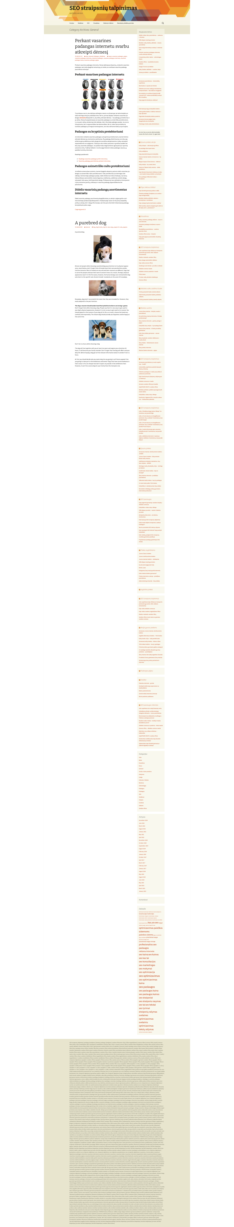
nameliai (120, 1133)
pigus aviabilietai (142, 937)
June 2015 (141, 880)
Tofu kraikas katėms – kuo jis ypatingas (149, 644)
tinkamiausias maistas (129, 1121)
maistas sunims (88, 1127)
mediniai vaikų (111, 1206)
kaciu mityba (107, 1108)
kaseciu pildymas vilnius (141, 1140)
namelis (105, 1208)
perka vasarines (143, 1156)
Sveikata (141, 803)
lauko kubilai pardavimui (76, 1071)
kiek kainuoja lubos (118, 1092)
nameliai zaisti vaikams (104, 1140)
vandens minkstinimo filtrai (116, 1069)
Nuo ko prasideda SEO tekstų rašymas (149, 527)
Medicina (141, 783)
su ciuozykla (78, 1135)
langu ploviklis (94, 1102)
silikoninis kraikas (117, 1112)
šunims (115, 1114)
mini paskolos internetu (116, 1181)
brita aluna (136, 1131)
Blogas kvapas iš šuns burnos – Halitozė (149, 161)
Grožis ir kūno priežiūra (145, 771)
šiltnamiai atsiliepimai (82, 1121)
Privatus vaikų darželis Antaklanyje (148, 277)
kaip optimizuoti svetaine (107, 1085)
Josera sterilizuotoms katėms (147, 556)
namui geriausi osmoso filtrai (125, 1054)
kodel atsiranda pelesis (149, 1163)
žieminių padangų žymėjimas (103, 1042)
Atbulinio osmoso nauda (145, 268)
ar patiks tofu (148, 1114)
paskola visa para (93, 1165)
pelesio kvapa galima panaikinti (144, 1069)
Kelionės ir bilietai (108, 23)
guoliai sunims (137, 1110)
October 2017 (142, 857)
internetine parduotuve (94, 1117)
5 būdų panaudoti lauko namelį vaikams (149, 292)
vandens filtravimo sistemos (96, 1048)
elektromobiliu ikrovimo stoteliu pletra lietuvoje (103, 1079)
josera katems (109, 1110)
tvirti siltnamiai (148, 1119)
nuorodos (99, 1115)
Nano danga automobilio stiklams (148, 260)
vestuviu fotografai (113, 1142)
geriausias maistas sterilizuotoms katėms (80, 1077)
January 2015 (142, 891)
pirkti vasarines (98, 1158)
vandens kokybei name (118, 1052)
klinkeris (87, 1139)
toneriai (132, 1140)
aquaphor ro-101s (135, 1064)
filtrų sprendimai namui (119, 1050)
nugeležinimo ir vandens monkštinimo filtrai (81, 1058)
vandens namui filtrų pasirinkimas (90, 1052)
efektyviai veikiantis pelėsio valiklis (79, 1083)
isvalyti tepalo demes (126, 1098)
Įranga (140, 777)
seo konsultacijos (147, 961)
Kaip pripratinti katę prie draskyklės (148, 154)
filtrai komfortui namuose (126, 1048)
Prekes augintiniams (148, 550)
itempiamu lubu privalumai (139, 1090)
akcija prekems (105, 1119)
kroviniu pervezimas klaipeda (130, 1135)
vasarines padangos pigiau (91, 60)
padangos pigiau (127, 1102)
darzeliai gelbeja (89, 1090)
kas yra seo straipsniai (141, 1083)
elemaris (78, 1133)
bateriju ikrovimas (140, 1142)
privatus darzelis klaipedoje (98, 1150)
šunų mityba (153, 1127)
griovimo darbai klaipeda (155, 1135)
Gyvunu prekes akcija (148, 142)
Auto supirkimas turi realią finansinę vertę (150, 708)
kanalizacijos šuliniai (143, 923)
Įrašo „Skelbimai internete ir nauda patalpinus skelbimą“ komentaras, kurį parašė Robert (150, 438)
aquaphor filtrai (100, 1060)
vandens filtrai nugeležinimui (119, 1056)
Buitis (140, 760)
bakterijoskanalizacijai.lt (111, 1146)
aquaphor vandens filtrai (88, 1060)
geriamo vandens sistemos (125, 1058)
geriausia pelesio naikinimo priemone (132, 1163)
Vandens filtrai (143, 808)
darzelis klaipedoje (124, 1146)
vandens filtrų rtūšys (106, 1052)
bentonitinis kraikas (128, 1112)
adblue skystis (147, 1089)
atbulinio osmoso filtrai (80, 1046)
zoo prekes (84, 1133)
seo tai (142, 1004)
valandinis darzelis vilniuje (97, 1110)
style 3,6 (161, 1131)
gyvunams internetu (83, 1190)
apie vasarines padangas (82, 1163)
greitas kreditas (79, 1096)
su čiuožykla (85, 1135)
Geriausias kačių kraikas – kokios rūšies (150, 641)
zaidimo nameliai (128, 1213)
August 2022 (142, 829)
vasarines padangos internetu (112, 58)
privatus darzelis (126, 1090)
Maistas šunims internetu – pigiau (148, 350)
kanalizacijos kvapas (75, 1198)
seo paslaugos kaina (148, 990)
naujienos (93, 1115)
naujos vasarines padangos (115, 56)
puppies (125, 227)
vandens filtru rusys (115, 1064)
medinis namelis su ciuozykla (95, 1098)
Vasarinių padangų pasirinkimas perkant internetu (94, 161)
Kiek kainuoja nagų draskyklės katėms (149, 109)
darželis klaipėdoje (79, 1148)
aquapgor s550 (155, 1064)
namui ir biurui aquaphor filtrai (87, 1065)
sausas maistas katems (94, 1112)
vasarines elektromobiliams (77, 1158)
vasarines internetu (92, 1154)
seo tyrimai (144, 1008)
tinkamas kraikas (79, 1131)
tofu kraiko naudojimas (138, 1114)
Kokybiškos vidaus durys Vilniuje (147, 394)
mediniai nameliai (104, 1133)
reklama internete (146, 951)
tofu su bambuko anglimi (110, 1106)
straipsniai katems (84, 1094)
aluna (131, 1131)
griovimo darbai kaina (112, 1144)
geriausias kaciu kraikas (137, 1075)
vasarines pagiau (90, 1160)
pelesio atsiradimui (116, 1163)
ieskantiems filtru (105, 1123)
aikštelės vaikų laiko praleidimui (104, 1075)
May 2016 (141, 874)
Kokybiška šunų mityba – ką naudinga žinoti (150, 325)
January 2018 (142, 854)
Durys (140, 766)
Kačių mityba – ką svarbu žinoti (147, 164)
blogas (71, 1123)
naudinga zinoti (123, 1156)
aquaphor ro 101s (74, 1069)
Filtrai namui (142, 274)
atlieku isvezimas (127, 1150)
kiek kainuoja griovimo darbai (156, 1139)
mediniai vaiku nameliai (91, 1140)
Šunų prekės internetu (145, 347)
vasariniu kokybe (90, 1156)
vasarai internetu (119, 1162)
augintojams (159, 1121)
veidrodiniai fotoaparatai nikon (82, 1167)
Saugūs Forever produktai (146, 66)
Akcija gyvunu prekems (149, 627)
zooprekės (140, 1129)
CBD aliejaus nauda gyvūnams (147, 40)
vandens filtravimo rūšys (119, 1042)
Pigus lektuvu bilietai (148, 187)
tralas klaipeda (143, 1135)
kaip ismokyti (86, 1119)
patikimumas (148, 1142)
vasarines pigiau (80, 1156)
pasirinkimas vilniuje (100, 1090)
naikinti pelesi (144, 1139)
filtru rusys (87, 1131)
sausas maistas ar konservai (111, 1098)
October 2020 (142, 843)
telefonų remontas (100, 1071)
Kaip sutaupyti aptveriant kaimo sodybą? (150, 203)
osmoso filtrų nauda (151, 1042)
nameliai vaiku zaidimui (127, 1208)
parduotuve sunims (74, 1152)
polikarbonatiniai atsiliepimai (83, 1194)
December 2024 (143, 820)
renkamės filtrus (117, 1121)
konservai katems (107, 1112)
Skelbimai (80, 23)
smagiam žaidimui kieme (88, 1075)
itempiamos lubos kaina (91, 1092)
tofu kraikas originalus (140, 1106)
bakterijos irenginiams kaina (125, 1137)
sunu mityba (145, 1115)
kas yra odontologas (112, 1131)
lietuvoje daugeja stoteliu (123, 1079)
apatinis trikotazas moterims (96, 1146)
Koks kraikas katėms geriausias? (148, 573)
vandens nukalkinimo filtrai (101, 1058)
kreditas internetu (119, 1096)
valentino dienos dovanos (81, 1146)
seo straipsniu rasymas (150, 1001)
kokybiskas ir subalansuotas (109, 1117)
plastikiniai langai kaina (144, 939)
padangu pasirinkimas (99, 1104)
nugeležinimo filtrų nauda (103, 1056)
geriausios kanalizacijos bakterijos (133, 1089)
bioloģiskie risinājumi (117, 1089)
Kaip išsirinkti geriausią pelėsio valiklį (149, 190)
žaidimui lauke (146, 1133)
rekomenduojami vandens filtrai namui (136, 1052)
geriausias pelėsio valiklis (98, 1073)
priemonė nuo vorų (89, 1071)
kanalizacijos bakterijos (146, 914)
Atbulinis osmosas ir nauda (146, 381)
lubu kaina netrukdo (152, 1090)
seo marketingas (147, 965)
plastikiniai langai (152, 937)
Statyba (71, 23)
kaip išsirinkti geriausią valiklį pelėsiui (154, 1073)
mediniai (104, 1206)
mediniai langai (142, 925)
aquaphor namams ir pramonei (105, 1062)
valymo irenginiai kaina (84, 1150)
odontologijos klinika (154, 1108)
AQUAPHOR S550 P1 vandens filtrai (148, 387)
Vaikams (141, 805)
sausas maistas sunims (148, 1112)
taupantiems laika (141, 1154)
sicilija (134, 1165)
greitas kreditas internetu (91, 1096)
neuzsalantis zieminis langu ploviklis (147, 1100)
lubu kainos (127, 1092)
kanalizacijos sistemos (153, 916)
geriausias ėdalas (151, 1121)
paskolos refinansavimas (131, 1096)
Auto (87, 56)
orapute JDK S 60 (158, 1142)
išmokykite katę (115, 1108)
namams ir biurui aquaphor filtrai (104, 1065)
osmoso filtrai (141, 1042)
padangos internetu (74, 1100)
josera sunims (118, 1110)
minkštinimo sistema (102, 1044)
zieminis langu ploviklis (81, 1175)
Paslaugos (142, 791)
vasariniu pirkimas (152, 1154)
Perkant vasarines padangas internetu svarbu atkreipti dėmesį (102, 46)
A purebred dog (90, 223)
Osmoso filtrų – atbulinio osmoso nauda (150, 728)
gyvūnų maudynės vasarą (142, 1127)
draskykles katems (144, 1096)
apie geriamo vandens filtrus (101, 1046)
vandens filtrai (113, 1058)
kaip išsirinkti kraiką (141, 1202)
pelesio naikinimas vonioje (97, 1139)
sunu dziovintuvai (157, 1110)
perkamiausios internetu (110, 1129)
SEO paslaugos (146, 499)
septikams (84, 1142)
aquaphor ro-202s (74, 1067)
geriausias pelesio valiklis (127, 1083)
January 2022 (142, 831)
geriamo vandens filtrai (145, 1060)
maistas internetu (140, 1121)
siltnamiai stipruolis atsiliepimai (125, 1087)
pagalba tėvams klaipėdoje (137, 1146)
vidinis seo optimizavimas (92, 1085)
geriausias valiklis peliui (139, 1081)
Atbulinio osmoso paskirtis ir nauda (148, 271)
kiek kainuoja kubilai (145, 1077)
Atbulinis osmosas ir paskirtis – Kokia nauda (151, 725)
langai (161, 923)
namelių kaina (119, 1206)
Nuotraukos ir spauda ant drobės (148, 86)
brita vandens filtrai (138, 1125)
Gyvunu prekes (146, 448)
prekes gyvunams (86, 1114)
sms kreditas (117, 1165)
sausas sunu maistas (84, 1192)
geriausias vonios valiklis (82, 1079)
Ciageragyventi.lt (80, 209)
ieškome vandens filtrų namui (134, 1050)
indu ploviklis (85, 1144)
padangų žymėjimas (89, 1042)
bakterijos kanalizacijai (144, 911)
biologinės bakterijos (147, 1123)
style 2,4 (155, 1131)
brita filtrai (159, 1202)
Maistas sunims (146, 308)
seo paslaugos (147, 987)
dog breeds (99, 227)
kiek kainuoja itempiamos (105, 1092)
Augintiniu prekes (147, 589)
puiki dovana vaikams (75, 1075)
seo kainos (153, 954)
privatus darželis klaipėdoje (117, 1148)
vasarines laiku (120, 1154)
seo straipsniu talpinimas (83, 1073)
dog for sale (106, 227)
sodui (130, 1125)
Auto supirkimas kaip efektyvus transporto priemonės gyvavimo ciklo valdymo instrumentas (150, 252)
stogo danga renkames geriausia (127, 1212)
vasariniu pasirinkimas (155, 1156)
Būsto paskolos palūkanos (146, 696)
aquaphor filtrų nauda (138, 1062)
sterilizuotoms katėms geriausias (130, 1077)
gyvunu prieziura (96, 1114)
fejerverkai (97, 1123)
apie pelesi (107, 1163)
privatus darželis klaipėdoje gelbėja (105, 1221)
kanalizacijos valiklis (143, 918)
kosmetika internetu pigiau (108, 1219)
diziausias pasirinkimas (110, 1158)
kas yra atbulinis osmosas (117, 1046)
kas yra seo (153, 922)
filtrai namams (149, 1048)
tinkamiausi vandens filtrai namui (83, 1050)
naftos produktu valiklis (143, 1165)
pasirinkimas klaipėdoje (91, 1148)
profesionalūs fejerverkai (151, 1129)
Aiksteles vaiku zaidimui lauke (151, 288)
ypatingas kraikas (95, 1119)
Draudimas (96, 23)
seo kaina (143, 954)
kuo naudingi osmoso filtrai (80, 1048)
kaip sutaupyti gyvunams (88, 1187)
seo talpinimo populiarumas (117, 1152)
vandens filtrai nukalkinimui (135, 1044)
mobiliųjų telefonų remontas (112, 1077)
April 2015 (141, 885)
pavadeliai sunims (133, 1117)
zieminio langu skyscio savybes (93, 1089)
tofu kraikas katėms (93, 1133)
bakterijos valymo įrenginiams (155, 911)
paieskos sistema (146, 934)
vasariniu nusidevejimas (75, 1162)
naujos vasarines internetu (103, 1160)
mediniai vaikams (147, 1206)
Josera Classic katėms (145, 553)
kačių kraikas (78, 1129)
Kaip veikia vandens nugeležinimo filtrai (149, 611)
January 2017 (142, 868)
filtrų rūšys (76, 1044)
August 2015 (142, 877)
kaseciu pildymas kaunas (156, 1140)
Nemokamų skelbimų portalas (125, 23)
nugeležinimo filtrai (130, 1069)
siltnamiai (152, 1092)
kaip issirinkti (124, 1119)
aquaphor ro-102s (145, 1064)
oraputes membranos (75, 1144)
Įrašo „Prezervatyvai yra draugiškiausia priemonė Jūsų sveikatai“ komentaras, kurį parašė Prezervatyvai (150, 424)
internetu (83, 118)
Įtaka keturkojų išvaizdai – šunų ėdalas (149, 581)
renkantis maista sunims (98, 1167)
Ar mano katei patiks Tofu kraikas (148, 483)
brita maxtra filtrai (124, 1131)
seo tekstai (151, 1004)
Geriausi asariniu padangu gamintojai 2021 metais (89, 1106)
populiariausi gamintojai (96, 1163)
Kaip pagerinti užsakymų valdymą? (148, 100)
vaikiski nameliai (154, 1133)
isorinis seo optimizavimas (76, 1085)
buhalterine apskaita (157, 1089)
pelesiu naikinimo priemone (131, 1139)
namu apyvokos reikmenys (121, 1085)
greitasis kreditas (80, 1169)
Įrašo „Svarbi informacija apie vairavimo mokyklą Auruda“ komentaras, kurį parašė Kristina (150, 431)
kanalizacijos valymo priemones (145, 920)
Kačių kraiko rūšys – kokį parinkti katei (149, 638)
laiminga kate (93, 1094)
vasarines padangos (97, 58)
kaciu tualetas (83, 1112)
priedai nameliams (79, 1206)
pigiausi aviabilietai (157, 935)
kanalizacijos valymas (152, 918)
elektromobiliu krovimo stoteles (91, 1181)
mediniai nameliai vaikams (114, 1150)
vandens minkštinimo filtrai (88, 1056)
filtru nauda (121, 1123)
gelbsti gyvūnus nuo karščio (126, 1127)
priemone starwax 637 (111, 1137)
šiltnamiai (156, 1125)
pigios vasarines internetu (144, 1160)
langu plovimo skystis (84, 1102)
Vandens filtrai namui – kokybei (147, 234)
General (91, 56)
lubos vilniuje (145, 1092)
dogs (111, 227)
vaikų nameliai (89, 1206)
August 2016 (142, 871)
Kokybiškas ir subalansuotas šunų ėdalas (150, 486)
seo (133, 1142)
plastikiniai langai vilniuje (147, 941)
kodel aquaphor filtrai (120, 1065)
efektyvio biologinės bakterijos (112, 1125)
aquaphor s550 (133, 1067)
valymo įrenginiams (74, 1142)
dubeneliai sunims (147, 1110)
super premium (86, 1183)
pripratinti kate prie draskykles (77, 1098)
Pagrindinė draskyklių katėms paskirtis (149, 116)
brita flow (72, 1133)
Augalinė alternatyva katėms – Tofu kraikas (150, 636)
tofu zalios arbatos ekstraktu (125, 1106)
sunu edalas (86, 1110)
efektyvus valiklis (153, 1137)
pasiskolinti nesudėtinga (126, 1094)
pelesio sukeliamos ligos (80, 1165)
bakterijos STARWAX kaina (141, 1137)
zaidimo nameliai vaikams (77, 1140)
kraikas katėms (86, 1129)
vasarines (113, 1154)
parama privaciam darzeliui (76, 1090)
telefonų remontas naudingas (122, 1075)
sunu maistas (78, 1110)
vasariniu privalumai (157, 1158)
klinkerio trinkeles (84, 1137)
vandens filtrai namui (139, 1048)
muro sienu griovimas (125, 1142)
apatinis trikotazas (134, 1144)
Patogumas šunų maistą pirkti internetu (149, 570)
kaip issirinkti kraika (112, 1127)
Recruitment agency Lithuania (113, 1135)
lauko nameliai (127, 1133)
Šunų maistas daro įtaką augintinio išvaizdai (150, 654)
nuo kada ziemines (111, 1087)
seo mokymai (145, 968)
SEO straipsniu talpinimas (150, 247)
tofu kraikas (137, 1112)
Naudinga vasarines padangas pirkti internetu (93, 159)
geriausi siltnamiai (115, 1119)
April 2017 (141, 860)
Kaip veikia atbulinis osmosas (147, 608)
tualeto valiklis (91, 1142)
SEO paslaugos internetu (149, 705)
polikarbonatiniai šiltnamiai (136, 1119)
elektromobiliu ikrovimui (76, 1108)
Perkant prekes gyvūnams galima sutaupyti (151, 647)
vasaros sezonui (99, 1162)
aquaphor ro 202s (93, 1069)
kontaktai (81, 1115)
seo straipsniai (146, 997)
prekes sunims (152, 1117)
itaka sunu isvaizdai (136, 1115)
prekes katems (143, 1117)
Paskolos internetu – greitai (146, 683)
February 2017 (143, 866)
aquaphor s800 (125, 1064)
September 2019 (143, 846)
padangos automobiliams (139, 1150)
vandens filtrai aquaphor (131, 1060)
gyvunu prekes (102, 1094)
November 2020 (143, 840)
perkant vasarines (109, 1162)
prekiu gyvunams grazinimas (155, 1106)
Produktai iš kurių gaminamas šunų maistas (150, 657)
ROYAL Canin (142, 568)
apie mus (87, 1115)
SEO (88, 23)
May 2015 (141, 883)
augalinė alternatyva (158, 1114)
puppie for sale (118, 227)
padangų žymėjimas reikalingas (139, 1079)
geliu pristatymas (123, 1144)
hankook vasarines (133, 1156)
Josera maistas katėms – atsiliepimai (149, 559)
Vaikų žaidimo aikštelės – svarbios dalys (150, 69)
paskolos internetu (139, 1094)
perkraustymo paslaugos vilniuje (129, 1108)
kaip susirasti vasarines (141, 1162)
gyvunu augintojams (107, 1114)
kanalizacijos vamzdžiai (157, 920)
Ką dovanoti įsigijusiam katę (146, 565)
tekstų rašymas (146, 1029)
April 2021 (141, 837)
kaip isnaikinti (109, 1139)
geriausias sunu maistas (100, 1127)
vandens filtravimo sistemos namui (102, 1050)
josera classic (115, 1083)
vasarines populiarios (112, 1156)
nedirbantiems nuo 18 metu (105, 1165)
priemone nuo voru (159, 1069)
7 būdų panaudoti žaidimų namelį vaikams (150, 299)
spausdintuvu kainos (101, 1142)
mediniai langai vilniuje (150, 925)
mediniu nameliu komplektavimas (120, 1140)
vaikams (136, 1085)
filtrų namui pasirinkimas (111, 1048)
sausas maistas (155, 1200)
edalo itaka (127, 1115)
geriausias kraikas (122, 1129)
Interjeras (141, 774)
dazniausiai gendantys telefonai (153, 1075)
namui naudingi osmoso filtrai (133, 1046)
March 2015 (142, 888)
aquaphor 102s (84, 1069)
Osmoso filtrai (143, 280)
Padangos (96, 56)
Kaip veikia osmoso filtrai (146, 263)
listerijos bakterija (79, 1089)
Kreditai (143, 680)
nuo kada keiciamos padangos (152, 1102)
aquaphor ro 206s (103, 1069)
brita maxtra (103, 1204)
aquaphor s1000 (73, 1065)
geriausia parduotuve (81, 1117)
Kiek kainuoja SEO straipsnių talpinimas (149, 520)
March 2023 (142, 826)
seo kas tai (144, 958)
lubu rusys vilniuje (136, 1092)
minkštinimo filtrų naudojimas (88, 1044)
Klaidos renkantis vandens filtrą (147, 257)
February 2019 (143, 851)
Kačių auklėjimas (143, 151)
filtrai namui (137, 1054)
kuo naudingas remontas (109, 1081)
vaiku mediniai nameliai (114, 1208)
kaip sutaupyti (153, 1115)
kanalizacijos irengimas (144, 916)
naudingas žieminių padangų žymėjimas (90, 1081)
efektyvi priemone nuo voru (154, 1081)
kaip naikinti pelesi (118, 1139)
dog (94, 227)
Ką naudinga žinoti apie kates (147, 148)
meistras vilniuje (143, 1108)
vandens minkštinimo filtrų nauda (136, 1056)
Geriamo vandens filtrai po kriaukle (148, 384)
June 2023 (141, 823)
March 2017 (142, 863)
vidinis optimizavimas (113, 1094)
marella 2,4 (143, 1131)
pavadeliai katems (123, 1117)
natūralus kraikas (82, 1204)
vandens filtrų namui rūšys (150, 1050)
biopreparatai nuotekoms (97, 1137)
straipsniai (77, 1123)
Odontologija (142, 786)
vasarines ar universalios (147, 1152)
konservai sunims (74, 1112)
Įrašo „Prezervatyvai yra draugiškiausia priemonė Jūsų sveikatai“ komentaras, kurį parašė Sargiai (150, 418)
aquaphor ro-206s (105, 1067)
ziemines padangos (116, 1102)
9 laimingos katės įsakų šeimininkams (149, 124)
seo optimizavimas (149, 976)
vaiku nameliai (148, 1208)
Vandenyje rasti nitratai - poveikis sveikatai (150, 266)
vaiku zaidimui (107, 1089)
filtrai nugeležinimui (131, 1042)
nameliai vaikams (136, 1133)
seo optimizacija (147, 972)
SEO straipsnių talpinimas (76, 1042)
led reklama (92, 1121)
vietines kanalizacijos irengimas (145, 1032)
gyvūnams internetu (96, 1129)
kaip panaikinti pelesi (80, 1213)
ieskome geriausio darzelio (113, 1090)
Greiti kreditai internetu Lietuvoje (148, 693)
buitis (131, 1085)
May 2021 (141, 834)
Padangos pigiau (147, 671)
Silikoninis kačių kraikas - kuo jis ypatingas (150, 480)
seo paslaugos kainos (149, 994)
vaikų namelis (113, 1133)
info (156, 1112)
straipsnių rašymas (148, 1011)
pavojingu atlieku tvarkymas (97, 1144)
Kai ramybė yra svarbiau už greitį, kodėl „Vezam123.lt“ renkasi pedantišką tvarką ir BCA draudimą (150, 95)
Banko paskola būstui (145, 691)
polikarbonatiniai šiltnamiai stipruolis (144, 1087)
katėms (120, 1114)
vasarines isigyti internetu (129, 1160)
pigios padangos (108, 1100)
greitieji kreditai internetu (106, 1096)
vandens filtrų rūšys (82, 1054)
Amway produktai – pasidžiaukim (148, 72)
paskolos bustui (87, 1108)
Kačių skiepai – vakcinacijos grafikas (149, 145)
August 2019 (142, 848)
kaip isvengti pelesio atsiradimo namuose (131, 1073)
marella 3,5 (149, 1131)
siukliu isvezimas (74, 1137)
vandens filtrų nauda (149, 1044)
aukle (75, 1150)
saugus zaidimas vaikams (84, 1087)
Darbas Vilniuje (101, 1135)
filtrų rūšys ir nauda (114, 1044)
